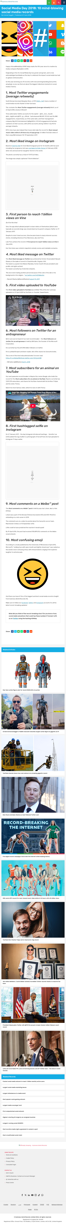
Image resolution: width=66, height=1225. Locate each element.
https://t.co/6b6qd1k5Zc (14, 358)
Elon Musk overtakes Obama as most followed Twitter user (21, 815)
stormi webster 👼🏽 (32, 189)
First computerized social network (13, 1111)
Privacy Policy (10, 1161)
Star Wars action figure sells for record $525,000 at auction (21, 690)
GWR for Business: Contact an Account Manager (20, 1176)
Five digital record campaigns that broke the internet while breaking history (26, 856)
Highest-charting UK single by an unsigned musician (19, 1117)
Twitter (30, 603)
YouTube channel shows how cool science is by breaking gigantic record (25, 773)
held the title (16, 146)
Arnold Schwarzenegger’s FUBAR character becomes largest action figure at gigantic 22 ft (31, 731)
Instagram (39, 603)
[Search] (58, 2)
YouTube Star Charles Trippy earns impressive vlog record (21, 940)
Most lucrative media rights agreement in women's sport (20, 1129)
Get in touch (9, 1173)
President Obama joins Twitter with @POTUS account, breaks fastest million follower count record (31, 1026)
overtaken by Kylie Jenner (37, 148)
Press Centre (10, 1182)
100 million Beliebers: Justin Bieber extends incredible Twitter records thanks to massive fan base (31, 982)
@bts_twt (40, 101)
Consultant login (11, 1164)
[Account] (54, 2)
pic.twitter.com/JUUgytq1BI (32, 358)
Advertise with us (13, 1179)
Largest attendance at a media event (14, 1093)
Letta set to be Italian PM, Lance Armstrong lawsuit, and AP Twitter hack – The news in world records (31, 1069)
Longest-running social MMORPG (13, 1123)
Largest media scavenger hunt (12, 1105)
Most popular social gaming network (14, 1099)
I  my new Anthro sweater (32, 475)
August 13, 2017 (34, 279)
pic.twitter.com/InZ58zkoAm (34, 275)
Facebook (24, 603)
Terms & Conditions (12, 1155)
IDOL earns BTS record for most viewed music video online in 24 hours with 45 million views (31, 898)
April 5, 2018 (26, 362)
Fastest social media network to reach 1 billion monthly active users (24, 1081)
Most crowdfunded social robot (12, 1135)
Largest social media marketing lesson (14, 1087)
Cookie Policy (10, 1158)
